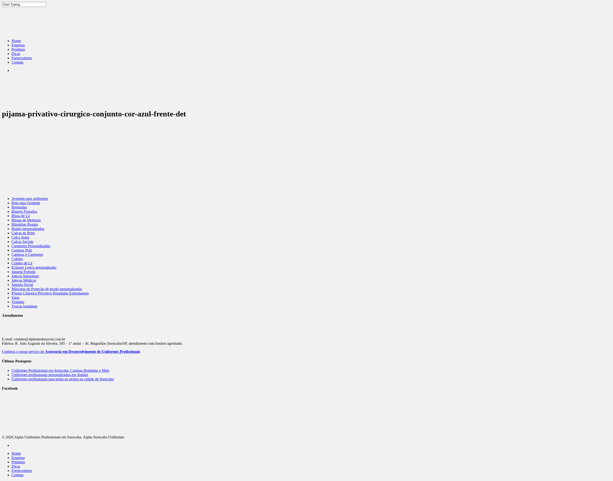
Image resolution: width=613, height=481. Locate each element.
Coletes (17, 259)
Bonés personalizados (27, 229)
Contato (17, 62)
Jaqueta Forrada (23, 272)
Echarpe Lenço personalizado (33, 267)
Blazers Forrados (24, 211)
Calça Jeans (20, 237)
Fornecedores (21, 58)
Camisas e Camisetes (27, 254)
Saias (15, 297)
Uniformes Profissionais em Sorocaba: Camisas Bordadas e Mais (60, 370)
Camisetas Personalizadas (30, 246)
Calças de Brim (23, 233)
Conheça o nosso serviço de (71, 352)
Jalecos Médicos (23, 280)
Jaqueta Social (22, 285)
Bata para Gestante (25, 203)
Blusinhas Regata (24, 224)
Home (16, 41)
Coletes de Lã (21, 263)
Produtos (18, 49)
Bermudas (19, 207)
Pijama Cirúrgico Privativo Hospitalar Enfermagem (50, 293)
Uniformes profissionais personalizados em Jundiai (49, 375)
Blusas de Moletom (26, 220)
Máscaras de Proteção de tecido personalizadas (46, 289)
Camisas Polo (21, 250)
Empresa (18, 45)
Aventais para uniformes (29, 199)
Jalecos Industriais (25, 276)
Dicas (15, 54)
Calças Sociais (22, 242)
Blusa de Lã (20, 216)
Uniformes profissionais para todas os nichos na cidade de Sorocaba (62, 379)
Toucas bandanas (24, 306)
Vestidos (17, 302)
